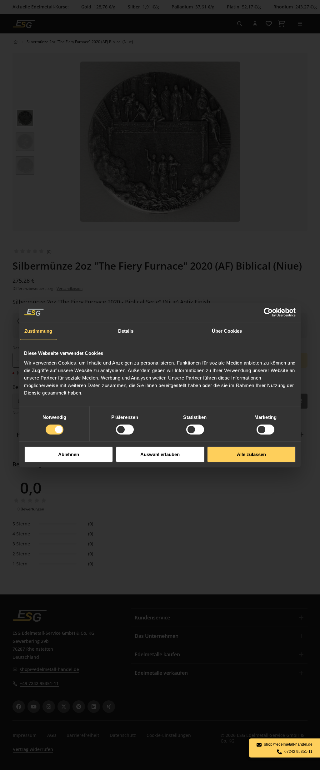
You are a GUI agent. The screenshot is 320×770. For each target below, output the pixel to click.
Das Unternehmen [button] (156, 636)
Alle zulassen (251, 454)
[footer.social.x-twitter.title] (64, 706)
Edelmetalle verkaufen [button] (161, 672)
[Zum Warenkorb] (281, 23)
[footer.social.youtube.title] (34, 706)
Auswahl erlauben (160, 454)
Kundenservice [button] (152, 617)
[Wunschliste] (268, 23)
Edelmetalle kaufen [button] (157, 654)
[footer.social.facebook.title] (18, 706)
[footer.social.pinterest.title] (78, 706)
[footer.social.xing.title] (108, 706)
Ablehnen (68, 454)
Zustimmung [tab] (38, 331)
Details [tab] (125, 331)
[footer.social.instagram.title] (48, 706)
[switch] (125, 430)
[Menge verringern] (18, 360)
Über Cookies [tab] (227, 331)
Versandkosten (69, 288)
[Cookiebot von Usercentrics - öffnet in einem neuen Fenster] (268, 312)
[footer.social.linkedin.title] (94, 706)
